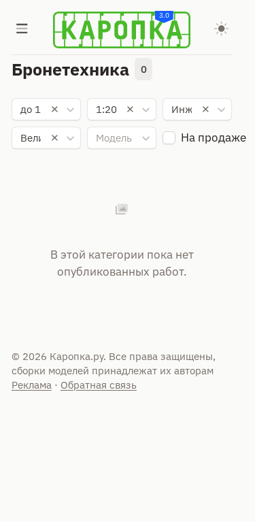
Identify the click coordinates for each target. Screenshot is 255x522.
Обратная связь (99, 384)
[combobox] (47, 109)
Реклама (32, 384)
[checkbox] (169, 137)
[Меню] (22, 30)
